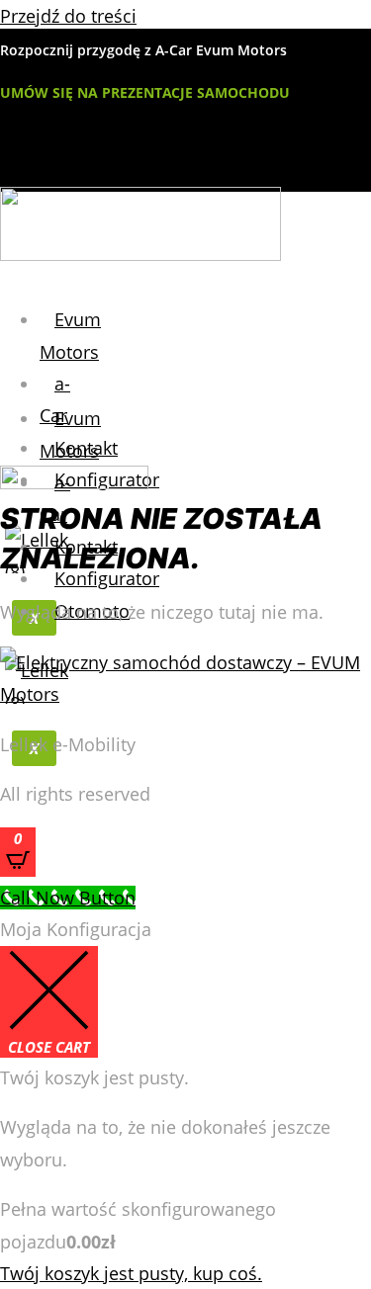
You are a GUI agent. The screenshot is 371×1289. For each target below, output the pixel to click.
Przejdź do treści (68, 16)
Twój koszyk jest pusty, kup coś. (131, 1273)
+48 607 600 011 (68, 179)
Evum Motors (70, 335)
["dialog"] (185, 1101)
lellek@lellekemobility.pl (119, 140)
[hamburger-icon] (52, 295)
